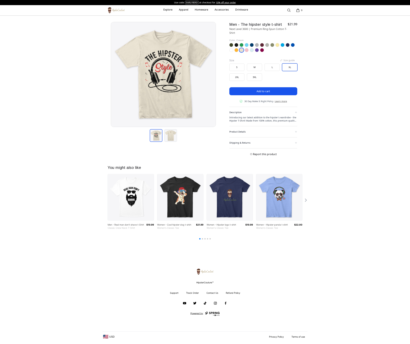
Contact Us (212, 292)
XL (290, 67)
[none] (287, 60)
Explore (167, 9)
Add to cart (263, 91)
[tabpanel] (163, 74)
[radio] (236, 67)
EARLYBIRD (192, 2)
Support (174, 292)
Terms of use (298, 336)
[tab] (156, 136)
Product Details (237, 131)
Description (235, 112)
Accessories (222, 9)
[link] (131, 197)
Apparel (183, 9)
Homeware (201, 9)
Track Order (192, 292)
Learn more (281, 101)
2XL (237, 77)
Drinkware (241, 9)
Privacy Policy (276, 336)
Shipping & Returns (239, 142)
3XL (254, 77)
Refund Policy (233, 292)
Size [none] (231, 60)
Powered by (196, 313)
